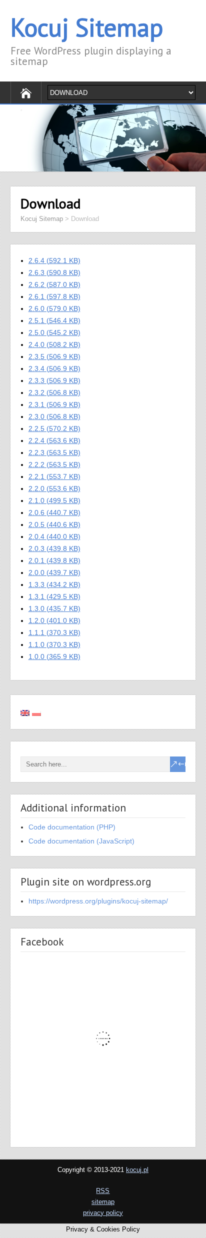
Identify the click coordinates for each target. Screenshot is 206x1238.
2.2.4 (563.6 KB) (54, 440)
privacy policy (103, 1212)
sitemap (103, 1202)
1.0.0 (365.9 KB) (54, 656)
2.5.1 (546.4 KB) (54, 320)
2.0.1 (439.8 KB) (54, 560)
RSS (103, 1190)
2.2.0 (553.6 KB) (54, 488)
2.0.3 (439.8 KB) (54, 548)
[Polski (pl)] (36, 712)
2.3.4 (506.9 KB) (54, 368)
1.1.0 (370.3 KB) (54, 644)
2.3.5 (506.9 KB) (54, 356)
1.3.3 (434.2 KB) (54, 584)
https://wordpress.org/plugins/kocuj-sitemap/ (98, 901)
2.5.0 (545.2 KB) (54, 332)
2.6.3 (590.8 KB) (54, 272)
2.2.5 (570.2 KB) (54, 428)
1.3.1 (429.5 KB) (54, 596)
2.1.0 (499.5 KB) (54, 500)
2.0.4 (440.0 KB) (54, 536)
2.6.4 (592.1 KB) (54, 260)
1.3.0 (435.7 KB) (54, 608)
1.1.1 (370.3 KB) (54, 632)
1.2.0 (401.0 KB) (54, 620)
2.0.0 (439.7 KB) (54, 572)
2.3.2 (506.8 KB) (54, 392)
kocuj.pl (137, 1170)
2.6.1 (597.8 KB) (54, 296)
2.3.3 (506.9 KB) (54, 380)
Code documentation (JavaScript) (81, 841)
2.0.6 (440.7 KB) (54, 512)
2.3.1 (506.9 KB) (54, 404)
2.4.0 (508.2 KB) (54, 344)
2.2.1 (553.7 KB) (54, 476)
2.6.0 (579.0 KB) (54, 308)
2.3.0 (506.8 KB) (54, 416)
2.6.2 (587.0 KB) (54, 284)
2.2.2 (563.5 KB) (54, 464)
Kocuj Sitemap (86, 27)
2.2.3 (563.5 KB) (54, 452)
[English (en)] (25, 712)
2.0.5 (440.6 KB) (54, 524)
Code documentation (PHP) (72, 827)
